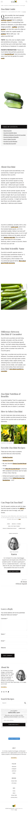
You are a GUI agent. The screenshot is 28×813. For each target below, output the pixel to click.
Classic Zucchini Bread (19, 463)
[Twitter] (8, 692)
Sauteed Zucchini (8, 460)
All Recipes (14, 783)
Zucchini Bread (9, 54)
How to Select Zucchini (10, 139)
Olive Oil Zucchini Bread (12, 468)
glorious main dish (9, 237)
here (20, 519)
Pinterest (14, 771)
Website (3, 647)
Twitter (14, 773)
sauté (2, 58)
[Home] (14, 806)
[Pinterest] (6, 692)
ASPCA (22, 508)
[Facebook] (2, 692)
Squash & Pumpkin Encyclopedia (11, 5)
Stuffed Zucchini (8, 457)
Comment (4, 618)
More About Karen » (14, 571)
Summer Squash (22, 528)
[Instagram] (4, 692)
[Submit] (25, 703)
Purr (16, 809)
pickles (3, 34)
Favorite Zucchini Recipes (10, 141)
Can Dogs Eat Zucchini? (10, 143)
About (14, 793)
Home (2, 5)
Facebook (14, 766)
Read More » (14, 757)
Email (3, 641)
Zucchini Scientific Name (10, 133)
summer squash (6, 20)
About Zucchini (8, 130)
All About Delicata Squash (21, 582)
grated (3, 29)
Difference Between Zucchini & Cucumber (15, 135)
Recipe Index (14, 780)
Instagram (14, 768)
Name (3, 634)
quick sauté (14, 227)
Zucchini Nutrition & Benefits (11, 137)
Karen (24, 11)
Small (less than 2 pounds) (14, 526)
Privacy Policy (14, 797)
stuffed (14, 27)
